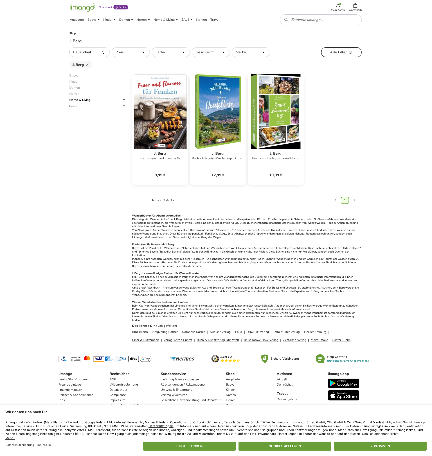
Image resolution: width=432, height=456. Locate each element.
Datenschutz (118, 390)
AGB (113, 379)
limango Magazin (70, 390)
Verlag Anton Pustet (178, 340)
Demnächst (284, 384)
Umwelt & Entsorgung (176, 390)
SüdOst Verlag (220, 332)
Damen (231, 395)
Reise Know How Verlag (261, 340)
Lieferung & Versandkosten (180, 379)
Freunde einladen (70, 384)
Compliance (118, 395)
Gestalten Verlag (294, 340)
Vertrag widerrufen (174, 395)
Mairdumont (319, 340)
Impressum (117, 400)
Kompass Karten (193, 332)
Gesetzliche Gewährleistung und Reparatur (190, 400)
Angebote (233, 379)
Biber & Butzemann (145, 340)
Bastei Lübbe (341, 340)
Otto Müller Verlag (286, 332)
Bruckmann (140, 332)
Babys (230, 384)
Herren (231, 400)
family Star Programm (74, 379)
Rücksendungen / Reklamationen (183, 384)
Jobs (61, 400)
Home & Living (79, 100)
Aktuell (282, 379)
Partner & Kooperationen (75, 395)
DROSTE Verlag (258, 332)
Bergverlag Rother (165, 332)
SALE (73, 106)
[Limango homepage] (82, 7)
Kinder (230, 390)
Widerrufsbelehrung (124, 384)
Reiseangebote (287, 399)
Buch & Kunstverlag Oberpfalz (218, 340)
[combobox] (321, 20)
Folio (238, 332)
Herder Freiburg (315, 332)
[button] (355, 7)
